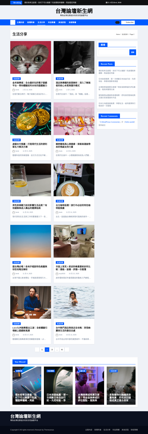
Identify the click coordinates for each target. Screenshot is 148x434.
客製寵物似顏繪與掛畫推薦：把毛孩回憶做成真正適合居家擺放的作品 (120, 399)
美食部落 (62, 22)
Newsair (38, 430)
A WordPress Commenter (110, 122)
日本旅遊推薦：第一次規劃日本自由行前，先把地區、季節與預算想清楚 (57, 399)
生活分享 (41, 22)
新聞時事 (30, 22)
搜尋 (103, 45)
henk (18, 90)
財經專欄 (72, 22)
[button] (137, 22)
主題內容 (20, 22)
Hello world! (129, 122)
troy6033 (62, 273)
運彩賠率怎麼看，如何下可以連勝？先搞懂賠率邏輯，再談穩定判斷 (26, 399)
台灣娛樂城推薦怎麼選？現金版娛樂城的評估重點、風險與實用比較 (88, 399)
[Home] (12, 22)
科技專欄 (51, 22)
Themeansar (49, 430)
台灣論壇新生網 (74, 11)
